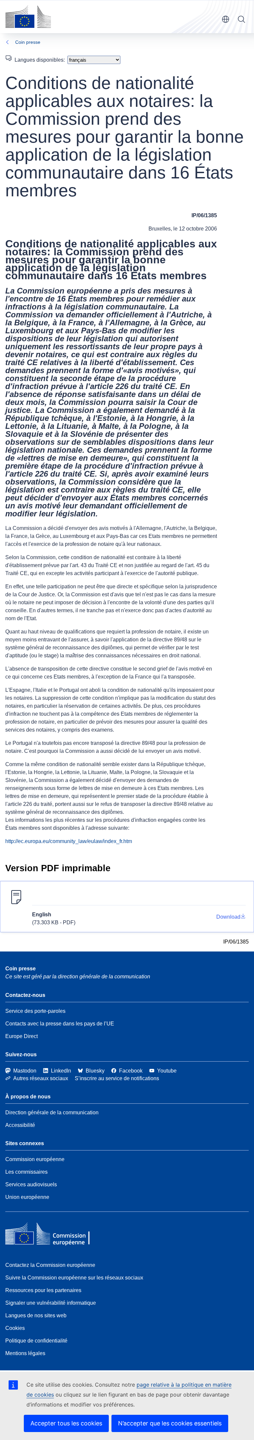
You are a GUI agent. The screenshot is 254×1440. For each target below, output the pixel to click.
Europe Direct (21, 1036)
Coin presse (27, 42)
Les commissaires (26, 1172)
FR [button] (225, 19)
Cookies (15, 1328)
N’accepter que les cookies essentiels (170, 1423)
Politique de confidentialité (36, 1340)
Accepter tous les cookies (66, 1423)
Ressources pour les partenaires (43, 1290)
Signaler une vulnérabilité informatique (50, 1303)
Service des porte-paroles (35, 1011)
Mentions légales (25, 1353)
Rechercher (241, 19)
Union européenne (27, 1197)
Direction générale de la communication (52, 1112)
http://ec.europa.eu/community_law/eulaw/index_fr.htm (68, 841)
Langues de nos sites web (35, 1315)
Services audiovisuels (31, 1184)
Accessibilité (20, 1125)
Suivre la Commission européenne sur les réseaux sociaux (74, 1277)
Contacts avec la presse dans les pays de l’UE (59, 1023)
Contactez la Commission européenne (50, 1265)
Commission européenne (34, 1159)
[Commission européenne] (28, 16)
